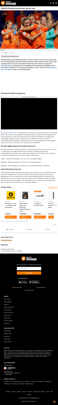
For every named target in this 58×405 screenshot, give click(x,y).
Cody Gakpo (7, 336)
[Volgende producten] (56, 205)
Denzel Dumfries (8, 341)
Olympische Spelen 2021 (10, 133)
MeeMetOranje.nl (30, 383)
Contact (14, 391)
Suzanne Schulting (8, 320)
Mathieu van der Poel (9, 307)
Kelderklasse (15, 383)
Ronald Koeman (7, 330)
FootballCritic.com (8, 381)
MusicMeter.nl (48, 381)
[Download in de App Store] (23, 282)
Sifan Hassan (7, 318)
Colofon (48, 391)
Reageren (29, 229)
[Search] (50, 3)
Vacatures (19, 391)
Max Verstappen (8, 301)
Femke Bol (6, 304)
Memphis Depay (7, 333)
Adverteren (8, 391)
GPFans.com (34, 381)
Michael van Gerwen (9, 312)
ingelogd (8, 251)
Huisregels (29, 391)
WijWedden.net (7, 383)
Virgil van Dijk (7, 339)
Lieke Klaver (7, 323)
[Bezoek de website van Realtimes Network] (9, 368)
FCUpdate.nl (27, 381)
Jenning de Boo (7, 315)
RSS (52, 391)
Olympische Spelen (6, 65)
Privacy (24, 391)
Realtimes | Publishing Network (29, 401)
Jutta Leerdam (7, 299)
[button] (56, 3)
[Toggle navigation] (53, 3)
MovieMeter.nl (40, 381)
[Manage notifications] (54, 401)
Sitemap (29, 394)
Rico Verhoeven (7, 309)
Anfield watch (22, 383)
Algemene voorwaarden (39, 391)
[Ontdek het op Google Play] (34, 282)
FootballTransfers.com (18, 381)
